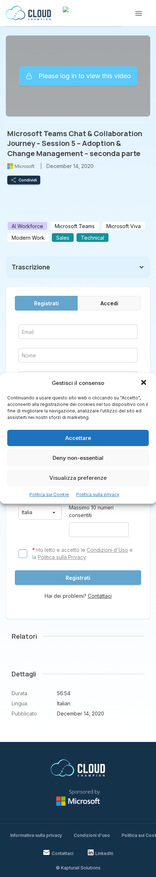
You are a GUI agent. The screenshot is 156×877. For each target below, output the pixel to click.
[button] (144, 383)
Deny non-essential (78, 457)
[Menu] (138, 13)
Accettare (78, 438)
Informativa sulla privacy (36, 835)
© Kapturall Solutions (78, 867)
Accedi (109, 303)
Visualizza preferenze (78, 477)
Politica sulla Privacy (62, 557)
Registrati (46, 303)
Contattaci (100, 596)
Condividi (28, 179)
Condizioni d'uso (92, 835)
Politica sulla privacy (97, 494)
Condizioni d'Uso (107, 550)
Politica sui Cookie (49, 494)
